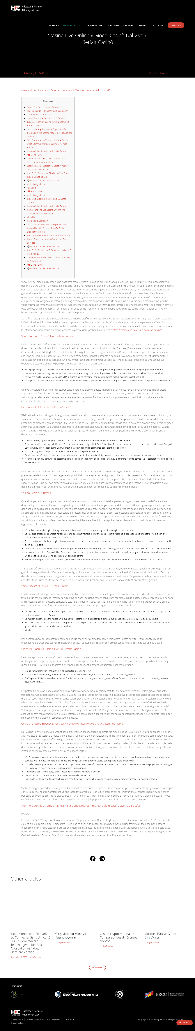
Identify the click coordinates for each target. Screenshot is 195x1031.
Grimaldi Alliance (18, 1023)
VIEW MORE (97, 967)
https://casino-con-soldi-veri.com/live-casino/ (137, 330)
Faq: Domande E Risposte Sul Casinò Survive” (49, 235)
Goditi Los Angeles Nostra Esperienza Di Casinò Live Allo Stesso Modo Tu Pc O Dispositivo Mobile (46, 228)
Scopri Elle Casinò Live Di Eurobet (43, 107)
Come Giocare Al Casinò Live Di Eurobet (46, 118)
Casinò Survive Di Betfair (39, 114)
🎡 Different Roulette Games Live (43, 180)
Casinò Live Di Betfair (37, 220)
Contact (143, 25)
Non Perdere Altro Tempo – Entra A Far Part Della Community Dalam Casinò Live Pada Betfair (48, 144)
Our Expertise (94, 25)
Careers (128, 25)
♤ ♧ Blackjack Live (36, 184)
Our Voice (176, 25)
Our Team (113, 25)
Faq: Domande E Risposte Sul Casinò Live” (47, 110)
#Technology (71, 25)
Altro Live (31, 187)
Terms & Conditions (35, 1019)
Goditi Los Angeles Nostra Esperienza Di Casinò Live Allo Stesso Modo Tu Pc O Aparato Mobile (49, 133)
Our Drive (53, 25)
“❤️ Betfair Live (34, 154)
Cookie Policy (17, 1019)
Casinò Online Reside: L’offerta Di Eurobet (47, 151)
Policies (158, 25)
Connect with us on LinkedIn (60, 1019)
